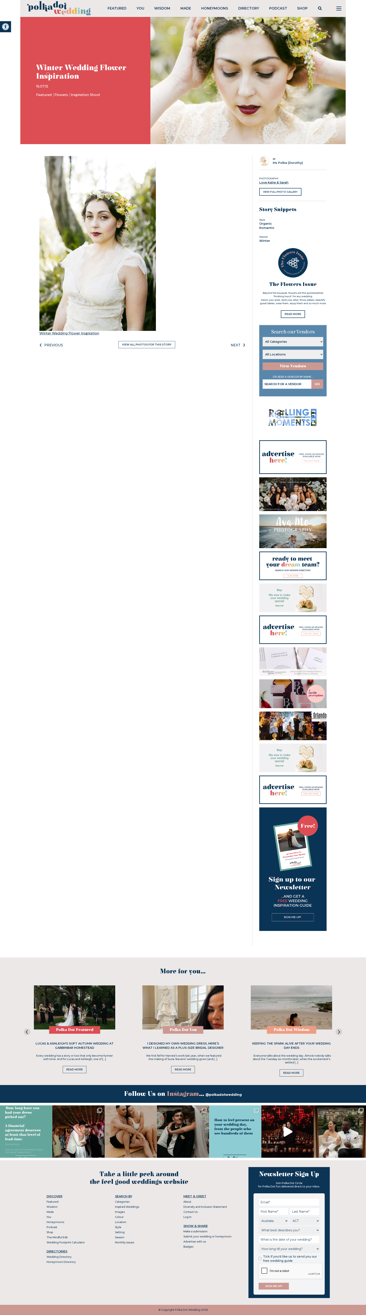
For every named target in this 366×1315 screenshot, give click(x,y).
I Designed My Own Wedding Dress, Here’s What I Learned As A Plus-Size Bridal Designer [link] (183, 1046)
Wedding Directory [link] (59, 1256)
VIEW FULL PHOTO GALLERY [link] (280, 191)
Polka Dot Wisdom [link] (291, 1030)
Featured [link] (117, 8)
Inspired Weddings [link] (127, 1206)
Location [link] (120, 1222)
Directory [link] (248, 8)
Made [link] (185, 8)
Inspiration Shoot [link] (85, 95)
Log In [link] (187, 1217)
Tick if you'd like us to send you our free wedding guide (290, 1259)
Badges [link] (188, 1246)
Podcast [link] (278, 8)
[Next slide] (339, 1031)
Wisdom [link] (162, 8)
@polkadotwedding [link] (223, 1095)
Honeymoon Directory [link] (61, 1261)
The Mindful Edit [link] (57, 1237)
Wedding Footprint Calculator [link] (66, 1242)
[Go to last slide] (27, 1031)
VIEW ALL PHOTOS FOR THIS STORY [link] (147, 344)
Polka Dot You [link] (183, 1030)
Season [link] (119, 1237)
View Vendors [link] (293, 366)
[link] (5, 26)
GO (317, 384)
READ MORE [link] (293, 314)
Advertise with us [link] (194, 1241)
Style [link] (118, 1227)
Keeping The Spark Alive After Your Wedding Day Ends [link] (291, 1046)
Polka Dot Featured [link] (74, 1030)
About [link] (187, 1201)
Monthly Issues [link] (124, 1242)
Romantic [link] (266, 228)
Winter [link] (264, 241)
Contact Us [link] (190, 1211)
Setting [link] (120, 1232)
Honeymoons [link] (214, 8)
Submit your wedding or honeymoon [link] (207, 1236)
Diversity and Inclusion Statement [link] (205, 1206)
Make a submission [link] (195, 1231)
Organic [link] (265, 224)
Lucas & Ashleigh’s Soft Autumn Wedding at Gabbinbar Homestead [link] (75, 1046)
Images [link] (120, 1211)
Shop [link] (302, 8)
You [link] (140, 8)
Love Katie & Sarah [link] (273, 182)
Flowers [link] (61, 95)
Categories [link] (122, 1201)
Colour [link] (119, 1217)
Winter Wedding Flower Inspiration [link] (69, 333)
